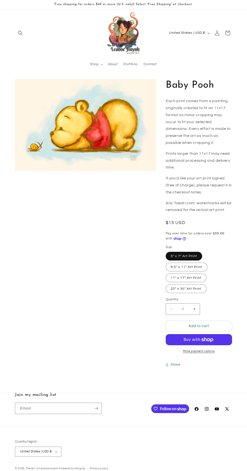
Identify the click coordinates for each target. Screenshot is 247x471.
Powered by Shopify (72, 468)
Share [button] (175, 364)
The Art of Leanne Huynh (42, 468)
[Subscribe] (96, 408)
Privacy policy (99, 468)
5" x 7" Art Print (184, 256)
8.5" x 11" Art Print (186, 267)
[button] (20, 33)
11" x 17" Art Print (186, 278)
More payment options (199, 351)
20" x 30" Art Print (186, 288)
